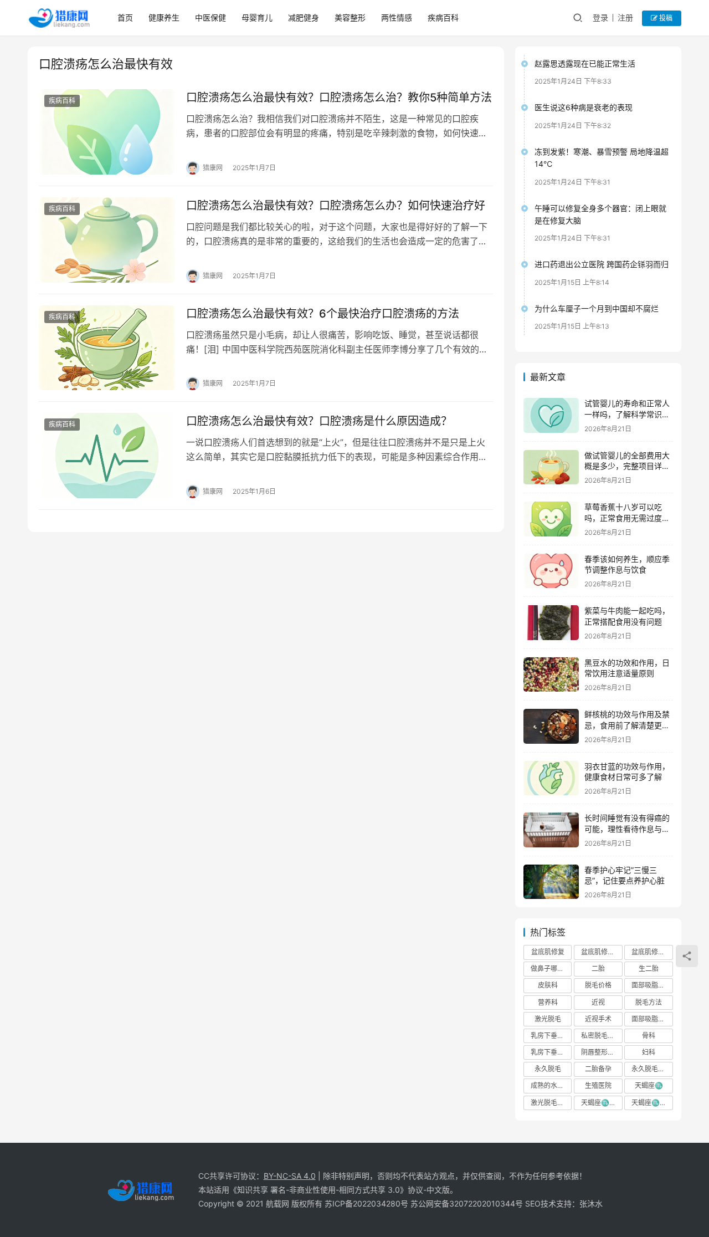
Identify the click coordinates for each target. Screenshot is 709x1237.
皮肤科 (548, 985)
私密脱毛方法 (601, 1035)
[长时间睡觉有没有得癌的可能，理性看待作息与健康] (551, 829)
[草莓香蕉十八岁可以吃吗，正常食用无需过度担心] (551, 519)
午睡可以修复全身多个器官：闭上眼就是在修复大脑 (600, 214)
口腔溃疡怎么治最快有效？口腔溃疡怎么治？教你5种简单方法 (339, 97)
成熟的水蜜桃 (551, 1085)
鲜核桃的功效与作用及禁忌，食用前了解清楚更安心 (627, 724)
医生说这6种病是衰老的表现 (584, 107)
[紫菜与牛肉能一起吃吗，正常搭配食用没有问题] (551, 622)
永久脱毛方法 (651, 1069)
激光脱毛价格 (551, 1102)
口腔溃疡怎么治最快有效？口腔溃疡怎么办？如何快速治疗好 (335, 205)
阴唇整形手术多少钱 (601, 1052)
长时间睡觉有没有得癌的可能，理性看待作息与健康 (627, 828)
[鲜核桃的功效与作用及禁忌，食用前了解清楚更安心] (551, 726)
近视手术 (598, 1019)
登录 (600, 17)
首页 (125, 17)
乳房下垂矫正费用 (551, 1052)
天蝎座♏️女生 (601, 1102)
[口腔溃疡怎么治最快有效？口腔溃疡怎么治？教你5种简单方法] (107, 132)
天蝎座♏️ (649, 1085)
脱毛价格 (598, 985)
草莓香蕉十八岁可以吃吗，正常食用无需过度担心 (627, 517)
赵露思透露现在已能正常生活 (585, 63)
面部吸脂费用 (651, 985)
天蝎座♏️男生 (651, 1102)
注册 (625, 17)
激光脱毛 (548, 1019)
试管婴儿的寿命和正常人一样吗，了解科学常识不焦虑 (627, 414)
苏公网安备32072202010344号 (466, 1203)
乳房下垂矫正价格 (551, 1035)
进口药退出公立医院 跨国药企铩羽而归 (602, 264)
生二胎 (649, 968)
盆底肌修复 (547, 952)
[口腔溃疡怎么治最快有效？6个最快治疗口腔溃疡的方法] (107, 348)
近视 (598, 1002)
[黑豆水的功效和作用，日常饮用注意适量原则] (551, 674)
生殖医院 (598, 1085)
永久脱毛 (548, 1069)
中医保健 (210, 17)
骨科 (648, 1035)
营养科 (548, 1002)
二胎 (598, 968)
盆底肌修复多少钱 (651, 952)
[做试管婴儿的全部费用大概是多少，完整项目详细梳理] (551, 467)
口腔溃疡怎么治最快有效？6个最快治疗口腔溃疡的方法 (322, 313)
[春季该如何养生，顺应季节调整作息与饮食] (551, 571)
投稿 (664, 18)
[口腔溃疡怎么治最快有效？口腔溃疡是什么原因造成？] (107, 455)
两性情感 (396, 17)
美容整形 (350, 17)
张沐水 (591, 1203)
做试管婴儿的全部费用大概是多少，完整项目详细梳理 (627, 466)
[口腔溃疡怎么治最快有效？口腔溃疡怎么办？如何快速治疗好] (107, 240)
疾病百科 (443, 17)
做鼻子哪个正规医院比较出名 (551, 968)
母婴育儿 (257, 17)
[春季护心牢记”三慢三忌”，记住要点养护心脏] (551, 882)
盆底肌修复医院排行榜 (601, 952)
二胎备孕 (598, 1069)
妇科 (648, 1052)
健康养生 (163, 17)
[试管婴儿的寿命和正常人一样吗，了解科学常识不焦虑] (551, 415)
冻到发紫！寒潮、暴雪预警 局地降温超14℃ (602, 157)
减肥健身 (303, 17)
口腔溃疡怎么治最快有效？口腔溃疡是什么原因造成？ (319, 421)
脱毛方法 (648, 1002)
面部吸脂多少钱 (651, 1019)
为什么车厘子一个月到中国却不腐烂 (597, 308)
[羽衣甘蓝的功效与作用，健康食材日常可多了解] (551, 778)
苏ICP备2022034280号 (366, 1203)
